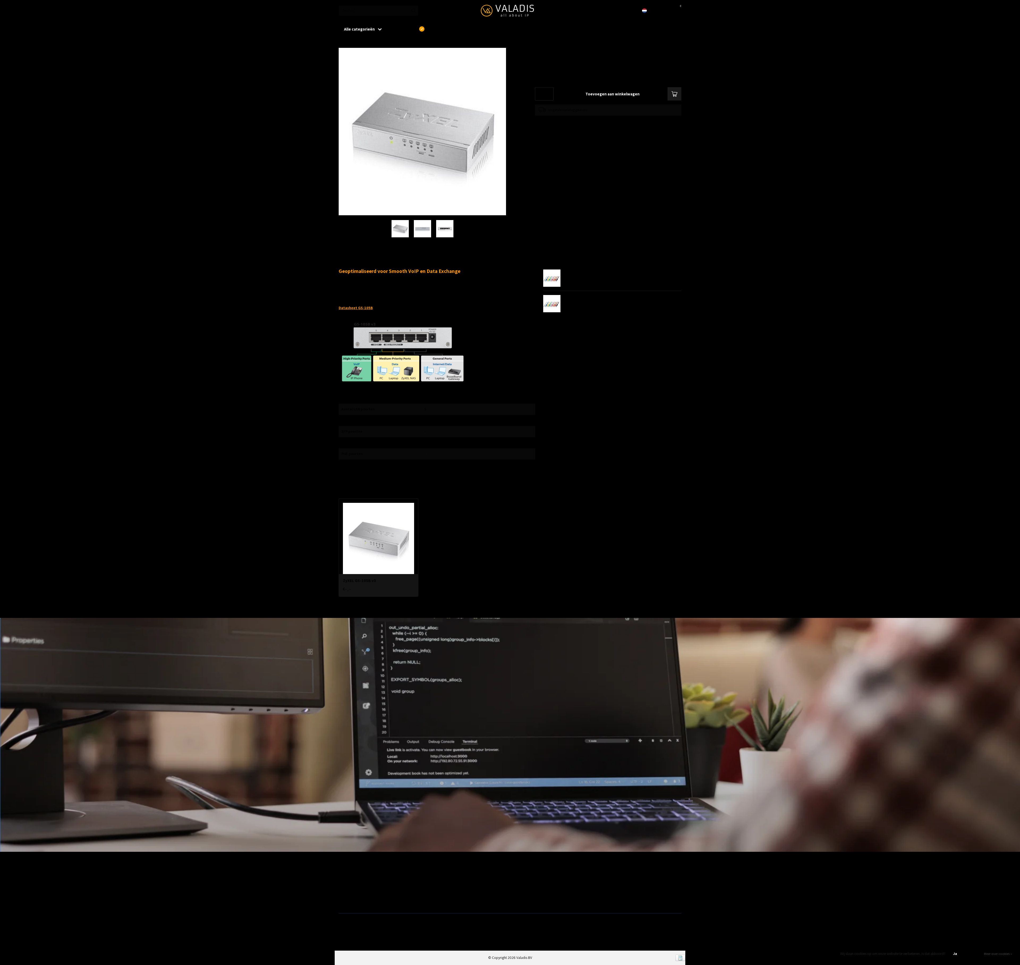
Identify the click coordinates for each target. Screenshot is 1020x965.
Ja (955, 953)
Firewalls (345, 892)
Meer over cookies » (998, 953)
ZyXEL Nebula (435, 892)
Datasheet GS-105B (356, 307)
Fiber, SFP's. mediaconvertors (447, 900)
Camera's (519, 892)
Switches (345, 900)
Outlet (603, 875)
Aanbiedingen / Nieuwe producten (365, 875)
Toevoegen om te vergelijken (555, 121)
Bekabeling (347, 884)
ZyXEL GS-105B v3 (369, 42)
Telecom (431, 884)
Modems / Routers (526, 884)
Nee (973, 953)
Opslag (517, 900)
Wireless (431, 875)
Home (343, 42)
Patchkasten (521, 875)
